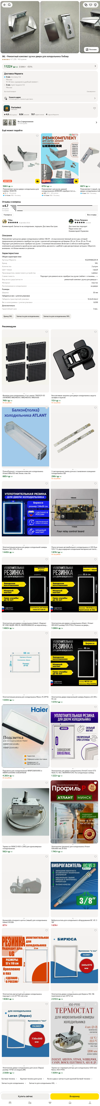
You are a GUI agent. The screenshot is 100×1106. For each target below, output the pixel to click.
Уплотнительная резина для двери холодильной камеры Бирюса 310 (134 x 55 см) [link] (25, 548)
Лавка (30, 1103)
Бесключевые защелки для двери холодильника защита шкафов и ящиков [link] (73, 397)
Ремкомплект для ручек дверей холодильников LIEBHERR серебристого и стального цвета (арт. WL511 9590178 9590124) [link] (58, 190)
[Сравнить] (86, 4)
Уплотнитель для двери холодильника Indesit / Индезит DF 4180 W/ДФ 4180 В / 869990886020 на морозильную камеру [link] (25, 624)
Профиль (90, 1103)
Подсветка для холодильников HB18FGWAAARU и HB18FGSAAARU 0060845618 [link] (22, 772)
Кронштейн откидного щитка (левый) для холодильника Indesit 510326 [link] (25, 921)
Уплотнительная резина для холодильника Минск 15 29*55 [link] (25, 697)
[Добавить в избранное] (90, 4)
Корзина (70, 1103)
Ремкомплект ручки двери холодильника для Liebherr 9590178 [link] (21, 190)
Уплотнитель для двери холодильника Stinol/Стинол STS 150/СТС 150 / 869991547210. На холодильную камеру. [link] (73, 772)
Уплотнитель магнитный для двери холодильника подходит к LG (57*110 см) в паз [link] (22, 995)
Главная (10, 1103)
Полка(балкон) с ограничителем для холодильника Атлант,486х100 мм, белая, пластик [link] (23, 472)
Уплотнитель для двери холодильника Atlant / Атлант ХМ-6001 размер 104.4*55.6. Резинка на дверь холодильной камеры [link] (72, 624)
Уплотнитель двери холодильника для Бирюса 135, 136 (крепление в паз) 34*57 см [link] (72, 995)
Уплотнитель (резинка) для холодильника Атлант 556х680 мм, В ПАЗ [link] (70, 848)
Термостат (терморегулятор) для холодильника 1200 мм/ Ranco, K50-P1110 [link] (74, 1069)
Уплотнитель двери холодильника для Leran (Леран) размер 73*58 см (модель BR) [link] (23, 1069)
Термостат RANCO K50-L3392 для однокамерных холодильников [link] (22, 848)
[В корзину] (37, 181)
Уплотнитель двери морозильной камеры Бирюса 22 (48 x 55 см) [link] (74, 698)
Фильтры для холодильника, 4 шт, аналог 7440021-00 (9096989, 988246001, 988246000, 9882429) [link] (24, 397)
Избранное (50, 1103)
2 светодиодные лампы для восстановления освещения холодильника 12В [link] (73, 472)
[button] (50, 66)
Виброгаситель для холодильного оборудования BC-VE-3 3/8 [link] (74, 921)
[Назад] (4, 4)
